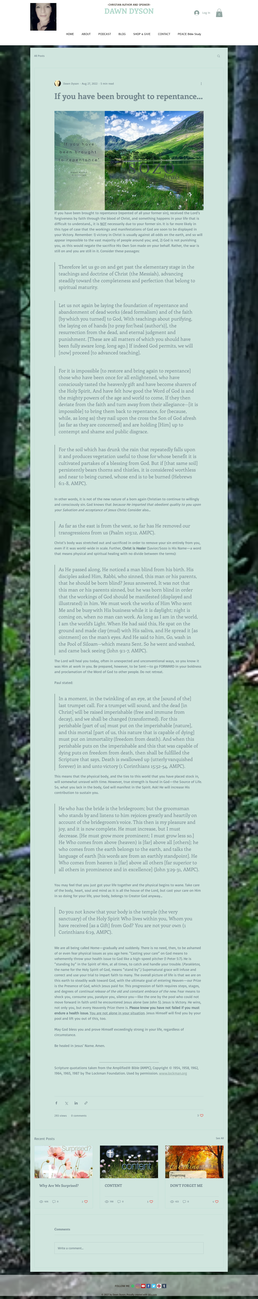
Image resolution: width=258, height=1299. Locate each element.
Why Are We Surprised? (59, 1185)
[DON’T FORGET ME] (194, 1162)
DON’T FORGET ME (186, 1185)
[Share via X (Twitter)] (66, 1103)
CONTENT (113, 1185)
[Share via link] (86, 1103)
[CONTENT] (129, 1162)
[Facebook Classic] (148, 1286)
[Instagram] (138, 1286)
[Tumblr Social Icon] (164, 1286)
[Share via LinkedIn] (76, 1103)
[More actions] (201, 83)
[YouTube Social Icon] (143, 1286)
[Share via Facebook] (56, 1103)
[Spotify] (133, 1286)
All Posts (39, 55)
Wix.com (152, 1294)
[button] (219, 13)
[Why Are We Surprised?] (63, 1162)
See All (220, 1138)
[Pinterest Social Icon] (159, 1286)
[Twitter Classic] (154, 1286)
